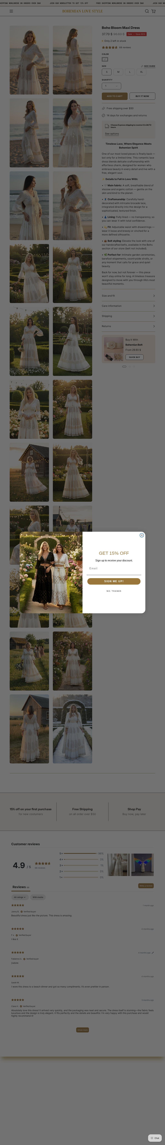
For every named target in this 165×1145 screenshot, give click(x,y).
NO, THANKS (114, 591)
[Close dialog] (142, 535)
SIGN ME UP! (114, 581)
